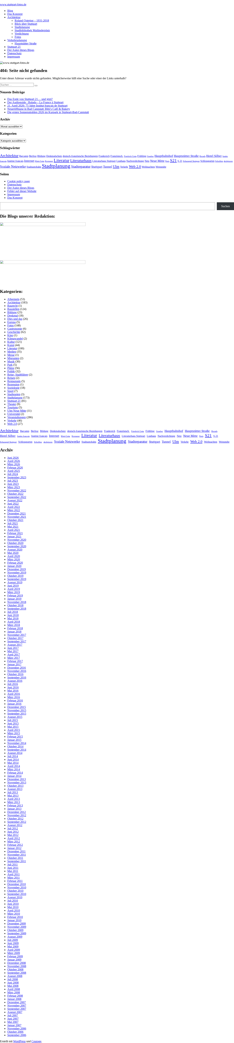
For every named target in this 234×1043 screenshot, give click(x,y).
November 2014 (16, 743)
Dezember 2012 (16, 812)
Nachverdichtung (135, 160)
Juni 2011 (12, 867)
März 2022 (13, 510)
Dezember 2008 (16, 962)
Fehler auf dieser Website (21, 191)
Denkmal (12, 315)
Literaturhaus (81, 160)
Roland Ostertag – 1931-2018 (32, 20)
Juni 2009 (13, 943)
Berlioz (33, 156)
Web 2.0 (135, 166)
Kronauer (49, 161)
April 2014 (13, 766)
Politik (11, 371)
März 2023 (13, 487)
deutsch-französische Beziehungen (80, 156)
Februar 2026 (15, 467)
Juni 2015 (13, 723)
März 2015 (13, 733)
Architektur (13, 17)
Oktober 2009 (15, 930)
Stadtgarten (13, 394)
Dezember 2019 (16, 569)
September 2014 (16, 749)
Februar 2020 (15, 562)
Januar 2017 (14, 664)
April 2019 (13, 588)
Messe (11, 354)
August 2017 (14, 644)
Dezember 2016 (16, 667)
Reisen (11, 377)
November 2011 (16, 854)
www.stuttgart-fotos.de (13, 4)
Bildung (41, 156)
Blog (10, 10)
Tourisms (12, 407)
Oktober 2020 (15, 543)
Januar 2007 (14, 1025)
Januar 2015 (14, 739)
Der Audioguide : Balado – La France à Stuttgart (35, 102)
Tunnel (107, 166)
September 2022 (16, 497)
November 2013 (16, 782)
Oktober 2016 (15, 674)
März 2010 (13, 913)
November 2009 (16, 926)
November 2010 (16, 887)
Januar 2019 (14, 598)
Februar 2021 (15, 533)
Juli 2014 (12, 756)
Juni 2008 (13, 982)
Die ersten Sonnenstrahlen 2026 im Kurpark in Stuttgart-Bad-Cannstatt (48, 112)
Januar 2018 (14, 631)
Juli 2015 (12, 720)
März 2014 (13, 769)
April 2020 (13, 556)
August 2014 (14, 753)
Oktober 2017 (15, 638)
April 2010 (13, 910)
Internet (29, 161)
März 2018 (13, 625)
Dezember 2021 (16, 513)
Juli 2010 (12, 900)
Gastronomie (14, 328)
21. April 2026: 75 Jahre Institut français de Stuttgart (37, 105)
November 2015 (16, 710)
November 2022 (16, 490)
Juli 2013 (12, 792)
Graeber (150, 156)
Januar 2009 (14, 959)
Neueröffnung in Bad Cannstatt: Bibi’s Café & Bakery (38, 108)
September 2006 (16, 1035)
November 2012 (16, 815)
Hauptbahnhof (163, 156)
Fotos (18, 36)
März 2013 (13, 802)
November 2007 (16, 1005)
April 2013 (13, 798)
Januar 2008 (14, 999)
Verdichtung (22, 33)
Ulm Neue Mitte (16, 410)
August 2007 (14, 1012)
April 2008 (13, 989)
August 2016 (14, 680)
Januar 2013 (14, 808)
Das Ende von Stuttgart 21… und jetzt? (30, 99)
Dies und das (14, 318)
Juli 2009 (12, 939)
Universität (13, 414)
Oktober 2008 (15, 969)
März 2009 (13, 953)
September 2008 (16, 972)
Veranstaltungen (16, 417)
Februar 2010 (15, 917)
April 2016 (13, 693)
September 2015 (16, 713)
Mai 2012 (12, 835)
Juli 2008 (12, 979)
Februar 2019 (15, 595)
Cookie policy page (18, 181)
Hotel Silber (214, 156)
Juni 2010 (13, 903)
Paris (167, 161)
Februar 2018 (15, 628)
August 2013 (14, 789)
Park (10, 364)
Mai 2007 (12, 1021)
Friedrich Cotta (130, 156)
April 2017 (13, 654)
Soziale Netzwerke (13, 166)
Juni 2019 (13, 585)
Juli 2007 (12, 1015)
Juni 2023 (13, 484)
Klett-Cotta (39, 161)
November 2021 (16, 516)
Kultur (11, 341)
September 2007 (16, 1008)
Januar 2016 (14, 703)
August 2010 (14, 897)
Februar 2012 (15, 844)
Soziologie (13, 387)
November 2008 (16, 966)
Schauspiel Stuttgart (191, 161)
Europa (11, 322)
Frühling (141, 156)
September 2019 (16, 579)
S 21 (180, 160)
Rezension (13, 384)
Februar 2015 (15, 736)
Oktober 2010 (15, 890)
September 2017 (16, 641)
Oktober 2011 (15, 857)
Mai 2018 (12, 618)
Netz (147, 160)
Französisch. (116, 156)
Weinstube (161, 166)
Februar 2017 (15, 661)
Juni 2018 (13, 615)
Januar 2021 (14, 536)
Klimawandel (15, 338)
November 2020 (16, 539)
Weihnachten (148, 166)
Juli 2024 (12, 474)
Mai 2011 (12, 871)
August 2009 (14, 936)
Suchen (225, 206)
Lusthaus (121, 160)
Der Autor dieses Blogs (20, 50)
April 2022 (13, 506)
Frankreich (104, 156)
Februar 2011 (15, 880)
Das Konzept (14, 13)
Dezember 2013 (16, 779)
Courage (36, 1041)
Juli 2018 (12, 611)
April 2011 (13, 874)
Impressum (13, 56)
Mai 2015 (12, 726)
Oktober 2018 (15, 605)
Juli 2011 (12, 864)
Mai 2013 (12, 795)
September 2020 (16, 546)
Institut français (15, 160)
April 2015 (13, 730)
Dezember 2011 (16, 851)
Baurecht (12, 305)
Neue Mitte (157, 161)
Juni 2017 (13, 648)
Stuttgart (96, 166)
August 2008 (14, 976)
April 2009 (13, 949)
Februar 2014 (15, 772)
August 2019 (14, 582)
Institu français (23, 436)
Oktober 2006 (15, 1031)
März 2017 (13, 657)
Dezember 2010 (16, 884)
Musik (11, 361)
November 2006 (16, 1028)
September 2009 (16, 933)
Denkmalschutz (54, 156)
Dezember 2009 (16, 923)
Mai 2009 (12, 946)
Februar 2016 (15, 700)
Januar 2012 (14, 848)
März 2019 (13, 592)
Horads (202, 156)
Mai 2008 (12, 985)
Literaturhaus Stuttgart (104, 160)
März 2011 (13, 877)
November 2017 (16, 634)
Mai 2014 (12, 762)
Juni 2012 (13, 831)
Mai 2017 (12, 651)
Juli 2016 (12, 684)
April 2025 (13, 470)
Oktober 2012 (15, 818)
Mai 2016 (12, 690)
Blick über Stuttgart (26, 23)
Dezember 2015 (16, 707)
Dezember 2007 (16, 1002)
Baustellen (13, 309)
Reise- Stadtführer (17, 374)
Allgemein (13, 299)
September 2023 (16, 477)
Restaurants (14, 381)
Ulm (116, 166)
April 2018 (13, 621)
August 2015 (14, 716)
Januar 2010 (14, 920)
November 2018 (16, 602)
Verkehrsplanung (17, 40)
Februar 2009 (15, 956)
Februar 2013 (15, 805)
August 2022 (14, 500)
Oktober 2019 (15, 575)
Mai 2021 (12, 526)
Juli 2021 (12, 523)
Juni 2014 (13, 759)
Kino (10, 335)
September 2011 (16, 861)
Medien (11, 351)
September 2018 (16, 608)
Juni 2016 (13, 687)
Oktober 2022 (15, 493)
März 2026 (13, 464)
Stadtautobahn (34, 166)
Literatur (61, 160)
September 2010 (16, 894)
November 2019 (16, 572)
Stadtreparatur (80, 166)
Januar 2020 (14, 566)
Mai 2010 (12, 907)
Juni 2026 (13, 457)
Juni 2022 (13, 503)
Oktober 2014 (15, 746)
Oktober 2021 (15, 520)
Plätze (10, 368)
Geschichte (13, 332)
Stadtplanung (22, 27)
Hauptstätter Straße (26, 43)
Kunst (10, 345)
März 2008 (13, 992)
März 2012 (13, 841)
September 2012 (16, 821)
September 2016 (16, 677)
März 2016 (13, 697)
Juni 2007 (13, 1018)
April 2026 (13, 461)
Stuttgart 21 (14, 46)
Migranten (13, 358)
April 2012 (13, 838)
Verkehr (124, 166)
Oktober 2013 (15, 785)
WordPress (19, 1041)
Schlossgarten (207, 160)
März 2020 (13, 559)
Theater (11, 404)
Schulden (219, 161)
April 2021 (13, 529)
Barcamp (23, 156)
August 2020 (14, 549)
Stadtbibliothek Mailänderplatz (32, 30)
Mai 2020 (12, 552)
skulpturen (228, 161)
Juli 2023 (12, 480)
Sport (10, 391)
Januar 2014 (14, 775)
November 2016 (16, 670)
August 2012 (14, 825)
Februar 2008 (15, 995)
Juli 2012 (12, 828)
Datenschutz (14, 53)
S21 (173, 160)
